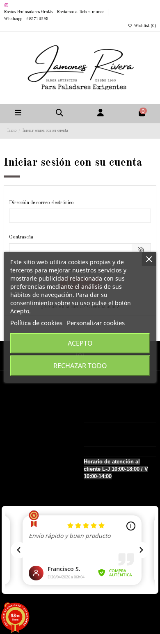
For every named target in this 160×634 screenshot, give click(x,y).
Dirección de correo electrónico (41, 202)
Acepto (80, 343)
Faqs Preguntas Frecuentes (36, 467)
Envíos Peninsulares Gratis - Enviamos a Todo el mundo (54, 12)
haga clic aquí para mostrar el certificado (93, 612)
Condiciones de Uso (29, 449)
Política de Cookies (28, 458)
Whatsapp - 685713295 (26, 19)
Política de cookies (36, 323)
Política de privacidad (31, 423)
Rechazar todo (80, 365)
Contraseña (21, 237)
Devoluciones (22, 441)
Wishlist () (144, 26)
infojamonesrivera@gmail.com (123, 451)
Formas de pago (25, 432)
